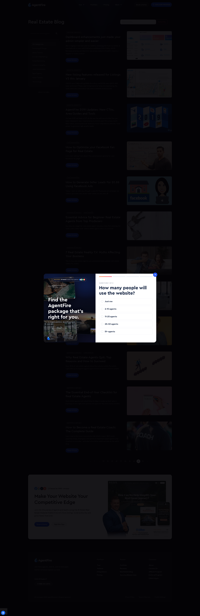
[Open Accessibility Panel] (3, 613)
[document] (100, 308)
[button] (155, 275)
